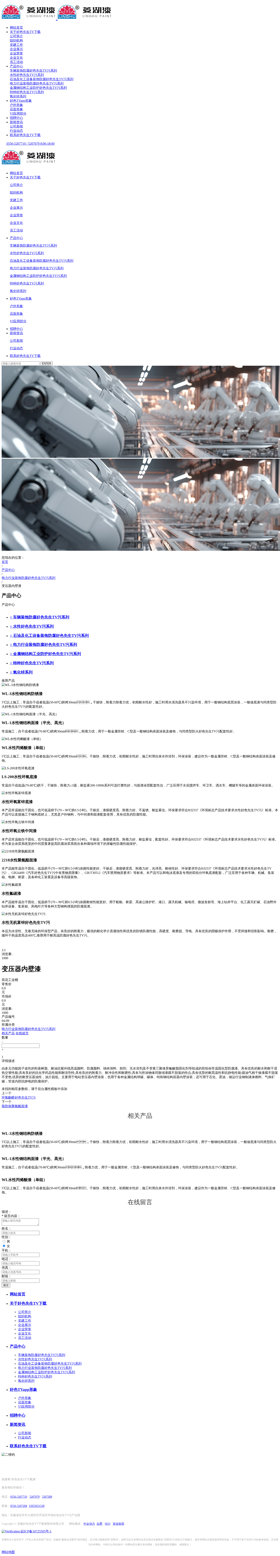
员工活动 (16, 62)
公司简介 (16, 36)
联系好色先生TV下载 (25, 135)
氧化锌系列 (18, 96)
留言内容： (11, 1216)
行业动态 (16, 130)
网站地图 (8, 1552)
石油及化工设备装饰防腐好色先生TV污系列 (41, 79)
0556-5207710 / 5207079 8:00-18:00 (30, 143)
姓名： (6, 1228)
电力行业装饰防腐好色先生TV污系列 (37, 83)
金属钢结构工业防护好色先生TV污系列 (38, 87)
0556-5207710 (18, 1496)
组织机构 (16, 40)
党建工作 (16, 44)
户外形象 (16, 105)
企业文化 (16, 57)
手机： (6, 1250)
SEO (107, 1523)
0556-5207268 (18, 1505)
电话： (6, 1259)
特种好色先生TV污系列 (27, 92)
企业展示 (16, 49)
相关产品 (8, 1033)
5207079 (35, 1496)
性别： (6, 1237)
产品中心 (16, 66)
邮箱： (6, 1276)
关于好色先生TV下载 (25, 32)
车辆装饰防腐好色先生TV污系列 (33, 70)
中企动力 (89, 1523)
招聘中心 (16, 118)
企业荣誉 (16, 53)
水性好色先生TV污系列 (27, 75)
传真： (6, 1267)
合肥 (99, 1523)
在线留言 (22, 1033)
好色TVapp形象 (21, 100)
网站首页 (16, 27)
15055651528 (36, 1505)
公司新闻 (16, 126)
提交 (6, 1285)
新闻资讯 (16, 122)
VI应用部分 (18, 113)
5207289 (47, 1496)
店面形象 (16, 109)
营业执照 (118, 1523)
